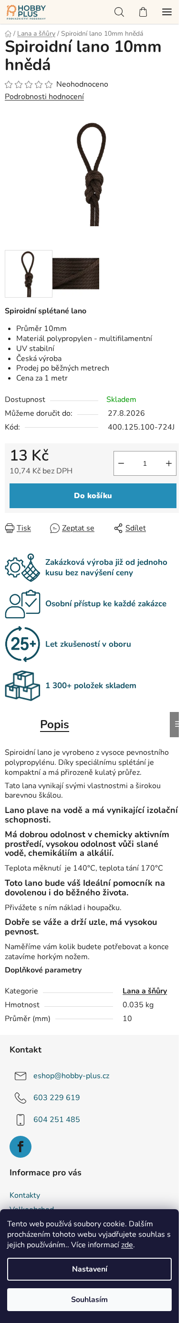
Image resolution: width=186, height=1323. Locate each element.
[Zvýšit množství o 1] (169, 463)
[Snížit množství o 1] (121, 463)
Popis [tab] (54, 724)
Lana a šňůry (145, 991)
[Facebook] (20, 1147)
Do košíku (93, 496)
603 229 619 (56, 1097)
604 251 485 (56, 1119)
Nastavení (89, 1269)
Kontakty (25, 1195)
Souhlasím (89, 1299)
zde (127, 1245)
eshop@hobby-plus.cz (71, 1076)
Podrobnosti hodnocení (44, 96)
